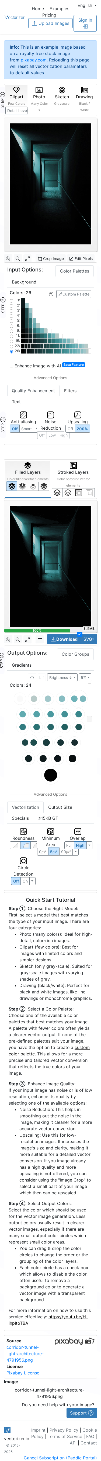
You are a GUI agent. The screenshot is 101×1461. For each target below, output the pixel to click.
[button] (87, 5)
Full (69, 845)
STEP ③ (3, 425)
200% (82, 428)
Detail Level (17, 110)
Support (79, 1413)
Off (16, 881)
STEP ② (3, 305)
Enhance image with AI (48, 365)
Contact (89, 1443)
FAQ (90, 1436)
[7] (57, 492)
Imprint (38, 1430)
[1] (33, 486)
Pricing (49, 15)
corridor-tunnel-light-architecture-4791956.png (25, 1354)
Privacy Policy (64, 1430)
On (25, 881)
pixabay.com (34, 60)
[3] (89, 492)
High (64, 435)
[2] (78, 492)
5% (83, 677)
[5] (67, 492)
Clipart (16, 100)
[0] (11, 486)
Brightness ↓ (60, 677)
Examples (59, 8)
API (73, 1443)
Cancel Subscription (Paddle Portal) (60, 1457)
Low (52, 435)
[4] (44, 486)
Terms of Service (65, 1436)
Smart (26, 428)
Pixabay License (22, 1372)
